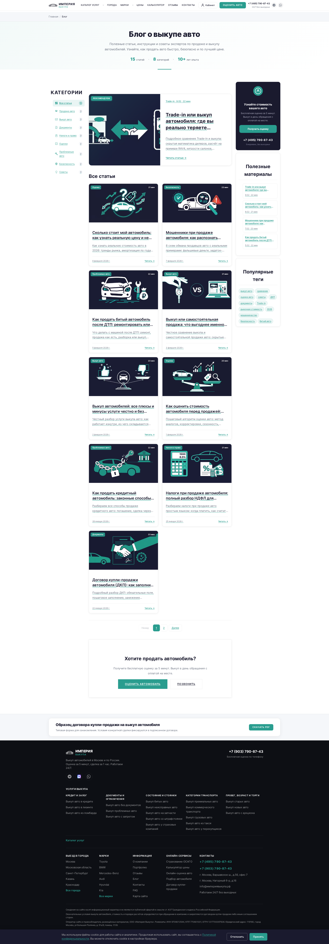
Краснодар (72, 884)
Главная (53, 16)
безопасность (248, 321)
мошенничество (249, 315)
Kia (101, 890)
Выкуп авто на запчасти (161, 813)
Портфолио (140, 867)
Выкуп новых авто (237, 807)
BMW (102, 867)
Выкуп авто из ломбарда (81, 813)
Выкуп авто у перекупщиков (203, 828)
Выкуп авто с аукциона (240, 813)
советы (262, 297)
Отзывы (173, 5)
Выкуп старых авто (238, 801)
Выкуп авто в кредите (79, 801)
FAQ (135, 890)
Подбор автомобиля (179, 878)
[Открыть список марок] (133, 5)
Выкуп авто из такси (198, 823)
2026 (269, 309)
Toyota (103, 861)
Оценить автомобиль (143, 684)
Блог (136, 878)
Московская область (79, 867)
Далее (175, 627)
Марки (124, 5)
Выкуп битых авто (157, 801)
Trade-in (261, 303)
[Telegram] (274, 5)
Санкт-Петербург (77, 873)
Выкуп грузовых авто (199, 817)
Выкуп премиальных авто (202, 801)
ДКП (272, 297)
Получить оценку (258, 128)
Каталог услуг (90, 5)
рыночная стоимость (251, 309)
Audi (102, 878)
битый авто (265, 321)
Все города (73, 890)
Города (112, 5)
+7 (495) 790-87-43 (259, 3)
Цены (140, 5)
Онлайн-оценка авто (179, 873)
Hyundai (104, 884)
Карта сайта (140, 896)
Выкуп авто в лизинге (79, 807)
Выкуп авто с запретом (120, 816)
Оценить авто (232, 5)
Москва (70, 861)
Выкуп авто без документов (123, 805)
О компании (140, 861)
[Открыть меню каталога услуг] (103, 5)
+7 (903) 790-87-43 (246, 751)
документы (246, 303)
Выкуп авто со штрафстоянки (164, 818)
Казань (70, 878)
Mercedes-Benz (109, 873)
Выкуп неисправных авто (161, 807)
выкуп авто (246, 291)
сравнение (262, 291)
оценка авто (247, 297)
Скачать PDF (261, 727)
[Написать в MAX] (79, 776)
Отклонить (237, 936)
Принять (258, 936)
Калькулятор (155, 5)
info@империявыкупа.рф (215, 886)
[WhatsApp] (280, 5)
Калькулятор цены (177, 867)
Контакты (188, 5)
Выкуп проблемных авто (121, 810)
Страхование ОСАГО (179, 861)
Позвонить (186, 684)
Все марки (106, 896)
